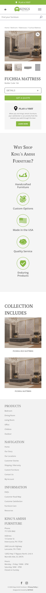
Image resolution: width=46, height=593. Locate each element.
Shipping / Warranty (13, 465)
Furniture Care (10, 506)
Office (7, 424)
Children (8, 429)
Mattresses (23, 28)
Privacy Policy (32, 587)
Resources (9, 510)
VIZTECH (30, 590)
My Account (9, 479)
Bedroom (14, 28)
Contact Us (9, 474)
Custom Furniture (12, 470)
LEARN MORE (23, 124)
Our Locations (10, 456)
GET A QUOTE (23, 97)
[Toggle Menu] (39, 9)
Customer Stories (12, 461)
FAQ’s (7, 492)
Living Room (9, 420)
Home (7, 28)
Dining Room (10, 415)
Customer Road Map (13, 497)
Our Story (8, 451)
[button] (38, 34)
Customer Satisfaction (13, 501)
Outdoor (8, 434)
